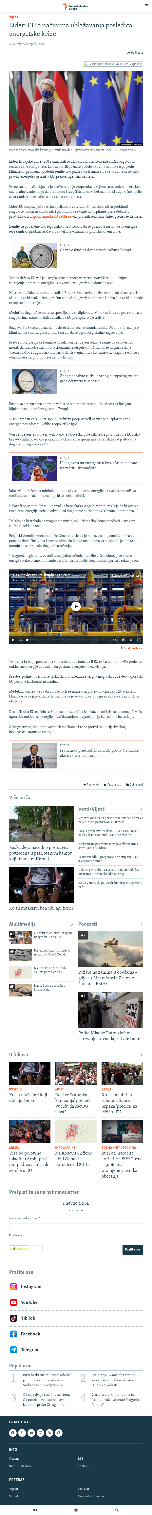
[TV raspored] (58, 1433)
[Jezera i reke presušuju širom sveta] (20, 990)
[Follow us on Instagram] (40, 1433)
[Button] (135, 52)
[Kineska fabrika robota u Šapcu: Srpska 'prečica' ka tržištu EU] (122, 1073)
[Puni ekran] (139, 640)
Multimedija (22, 924)
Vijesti (14, 17)
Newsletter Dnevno (91, 1496)
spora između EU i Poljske (51, 217)
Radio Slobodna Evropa (36, 580)
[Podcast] (76, 1510)
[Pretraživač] (117, 1510)
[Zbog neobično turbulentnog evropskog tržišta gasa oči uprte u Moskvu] (34, 381)
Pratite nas (133, 1249)
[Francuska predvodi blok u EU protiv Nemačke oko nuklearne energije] (34, 755)
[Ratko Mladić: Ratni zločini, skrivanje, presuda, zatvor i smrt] (110, 1010)
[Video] (35, 1510)
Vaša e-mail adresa (24, 1218)
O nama (14, 1458)
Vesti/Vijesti (92, 809)
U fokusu (18, 1055)
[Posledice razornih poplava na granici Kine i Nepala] (20, 955)
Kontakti (83, 1466)
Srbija (106, 1089)
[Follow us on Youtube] (31, 1433)
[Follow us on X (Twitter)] (22, 1433)
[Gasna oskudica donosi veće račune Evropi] (34, 255)
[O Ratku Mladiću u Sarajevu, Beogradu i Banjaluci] (20, 937)
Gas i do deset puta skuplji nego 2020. (42, 575)
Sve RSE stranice (20, 1466)
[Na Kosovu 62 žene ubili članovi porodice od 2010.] (20, 972)
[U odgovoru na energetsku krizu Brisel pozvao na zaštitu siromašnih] (34, 468)
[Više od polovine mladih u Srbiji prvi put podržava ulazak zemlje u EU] (29, 1131)
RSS (80, 1458)
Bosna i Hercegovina (119, 1148)
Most (59, 1089)
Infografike (65, 1148)
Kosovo (15, 1089)
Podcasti (87, 924)
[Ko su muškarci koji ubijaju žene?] (41, 885)
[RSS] (49, 1433)
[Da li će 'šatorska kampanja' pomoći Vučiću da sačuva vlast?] (76, 1073)
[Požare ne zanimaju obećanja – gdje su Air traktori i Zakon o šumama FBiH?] (110, 949)
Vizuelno (15, 1496)
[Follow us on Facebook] (13, 1433)
